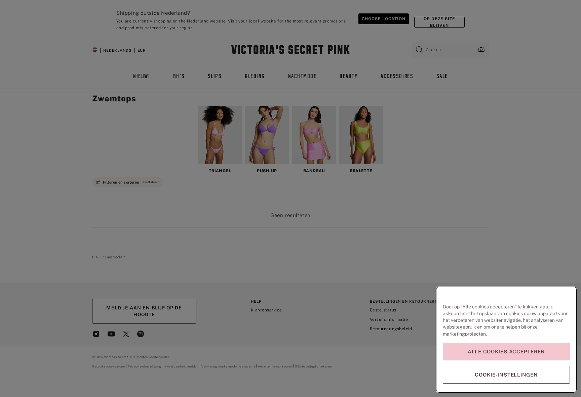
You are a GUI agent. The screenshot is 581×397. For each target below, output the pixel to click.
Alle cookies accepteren (506, 351)
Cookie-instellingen (506, 375)
